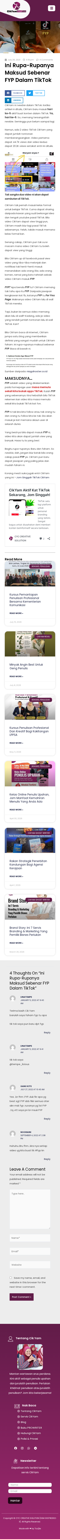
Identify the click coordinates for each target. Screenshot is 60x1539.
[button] (15, 93)
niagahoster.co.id (37, 371)
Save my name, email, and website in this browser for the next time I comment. (28, 1282)
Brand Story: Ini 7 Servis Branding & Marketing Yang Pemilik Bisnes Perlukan (28, 931)
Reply (47, 1032)
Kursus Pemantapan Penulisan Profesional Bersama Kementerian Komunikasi (25, 600)
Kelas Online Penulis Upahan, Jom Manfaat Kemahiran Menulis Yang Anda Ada (29, 798)
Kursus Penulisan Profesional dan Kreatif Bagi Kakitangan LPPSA (29, 731)
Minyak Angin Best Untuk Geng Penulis (26, 666)
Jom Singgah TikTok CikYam (32, 477)
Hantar (15, 1501)
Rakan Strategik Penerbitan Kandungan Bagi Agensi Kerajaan (28, 864)
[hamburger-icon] (51, 8)
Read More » (16, 613)
